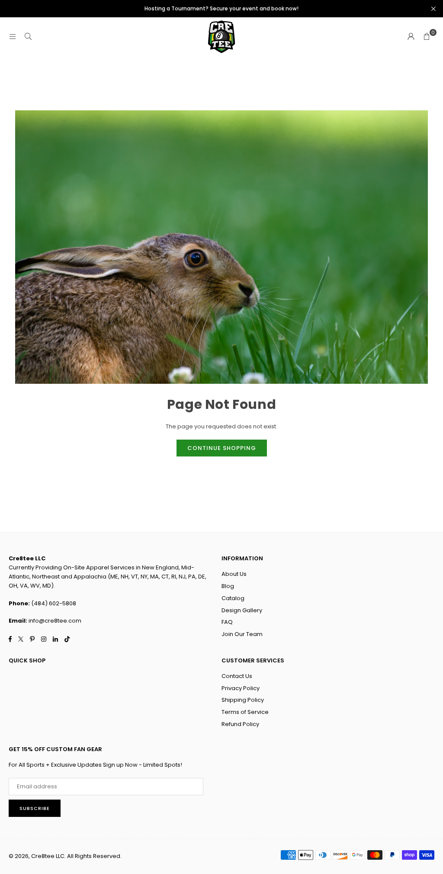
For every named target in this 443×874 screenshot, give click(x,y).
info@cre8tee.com (55, 621)
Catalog (233, 598)
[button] (426, 37)
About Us (234, 574)
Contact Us (237, 676)
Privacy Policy (241, 688)
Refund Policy (240, 724)
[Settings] (411, 37)
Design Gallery (242, 610)
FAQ (227, 622)
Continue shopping (221, 448)
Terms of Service (245, 712)
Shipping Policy (243, 700)
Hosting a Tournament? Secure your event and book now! (221, 9)
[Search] (28, 36)
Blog (228, 586)
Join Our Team (242, 634)
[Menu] (12, 36)
